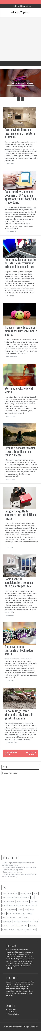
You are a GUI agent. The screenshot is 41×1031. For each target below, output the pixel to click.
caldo (3, 897)
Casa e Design (10, 163)
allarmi (4, 893)
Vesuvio (28, 929)
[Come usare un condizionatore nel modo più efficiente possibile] (19, 566)
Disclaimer (12, 1012)
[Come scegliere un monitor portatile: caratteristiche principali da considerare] (19, 248)
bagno (36, 893)
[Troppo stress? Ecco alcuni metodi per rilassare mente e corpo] (19, 314)
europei (28, 905)
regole (26, 917)
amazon (11, 893)
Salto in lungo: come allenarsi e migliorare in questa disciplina (19, 714)
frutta (4, 909)
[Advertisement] (20, 39)
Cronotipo (26, 901)
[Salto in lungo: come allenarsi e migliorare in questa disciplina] (19, 698)
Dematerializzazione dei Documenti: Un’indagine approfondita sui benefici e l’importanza (21, 197)
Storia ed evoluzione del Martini (19, 390)
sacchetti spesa (27, 921)
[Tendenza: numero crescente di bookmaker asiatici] (19, 633)
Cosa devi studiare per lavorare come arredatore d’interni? (20, 133)
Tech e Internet (10, 295)
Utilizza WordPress (10, 1027)
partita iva (5, 917)
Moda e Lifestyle (10, 416)
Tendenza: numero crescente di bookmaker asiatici (19, 650)
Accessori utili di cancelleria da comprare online (19, 867)
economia (34, 901)
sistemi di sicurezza (16, 925)
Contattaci (12, 1009)
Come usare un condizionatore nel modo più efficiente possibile (19, 582)
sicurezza (5, 925)
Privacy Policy (13, 1014)
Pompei (12, 917)
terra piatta (20, 929)
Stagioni (4, 929)
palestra (29, 913)
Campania (26, 897)
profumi (19, 917)
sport (26, 925)
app (17, 893)
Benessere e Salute (11, 356)
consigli (18, 901)
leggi (3, 913)
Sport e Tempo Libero (12, 742)
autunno (29, 893)
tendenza (12, 929)
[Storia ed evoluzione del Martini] (19, 375)
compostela (10, 901)
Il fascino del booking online (13, 870)
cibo (3, 901)
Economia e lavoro (11, 231)
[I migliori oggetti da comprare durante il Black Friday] (19, 498)
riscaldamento (6, 921)
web (34, 929)
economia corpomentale (10, 905)
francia (34, 905)
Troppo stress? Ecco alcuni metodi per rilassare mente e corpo (21, 331)
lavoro (32, 909)
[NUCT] (20, 13)
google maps (12, 909)
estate (22, 905)
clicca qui (9, 996)
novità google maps (19, 913)
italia (26, 909)
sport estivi (33, 925)
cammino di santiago (14, 897)
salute (36, 921)
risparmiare (16, 921)
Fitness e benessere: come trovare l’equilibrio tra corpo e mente (20, 451)
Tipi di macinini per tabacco (22, 6)
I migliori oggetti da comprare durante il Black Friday (20, 514)
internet (20, 909)
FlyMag (25, 1027)
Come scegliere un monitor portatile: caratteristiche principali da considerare (21, 263)
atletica (22, 893)
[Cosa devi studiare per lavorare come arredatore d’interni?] (19, 117)
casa (32, 897)
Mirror (9, 913)
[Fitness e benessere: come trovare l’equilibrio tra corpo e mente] (19, 435)
